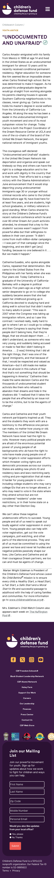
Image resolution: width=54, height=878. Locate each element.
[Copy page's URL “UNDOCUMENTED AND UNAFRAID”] (46, 42)
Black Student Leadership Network (27, 676)
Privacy (16, 870)
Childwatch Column (12, 24)
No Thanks (17, 837)
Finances (27, 709)
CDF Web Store (27, 726)
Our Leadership (27, 704)
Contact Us (27, 720)
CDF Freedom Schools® (27, 671)
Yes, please (17, 834)
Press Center (27, 715)
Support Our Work (27, 693)
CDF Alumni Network (27, 682)
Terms (5, 870)
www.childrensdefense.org (25, 600)
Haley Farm (27, 687)
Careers (27, 698)
